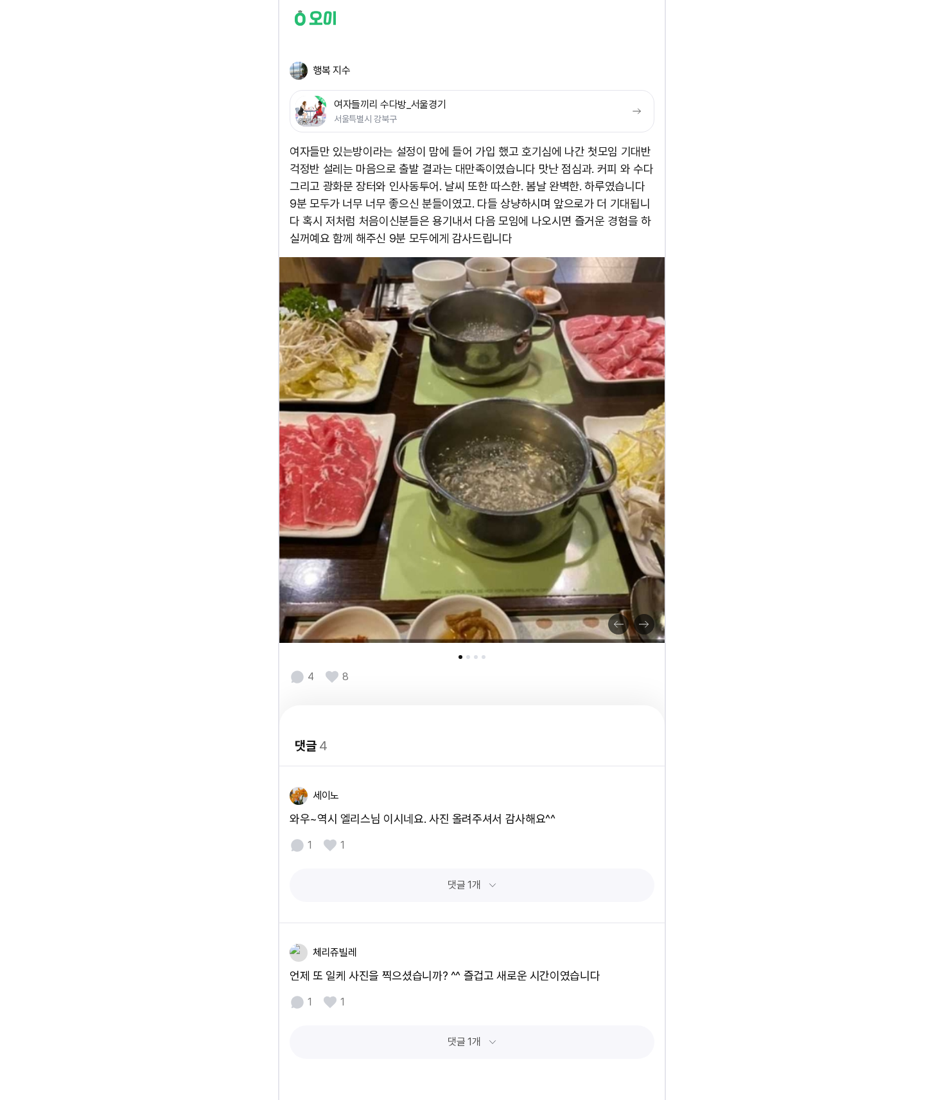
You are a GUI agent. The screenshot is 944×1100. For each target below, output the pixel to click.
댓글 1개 (464, 885)
